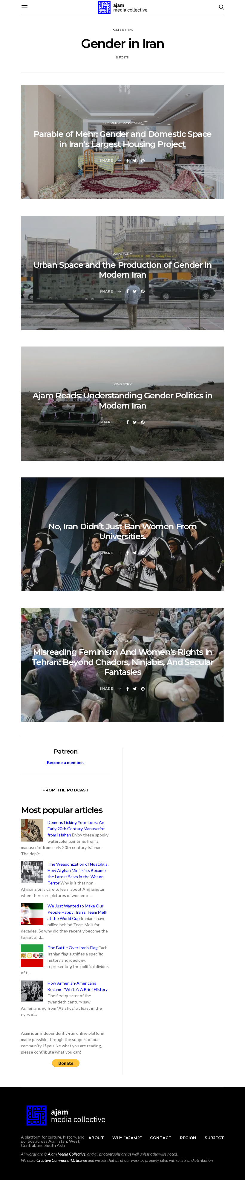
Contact (161, 1137)
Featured (111, 123)
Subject (214, 1137)
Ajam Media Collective (66, 1153)
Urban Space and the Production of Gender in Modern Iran (122, 270)
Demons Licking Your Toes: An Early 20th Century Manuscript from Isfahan (76, 828)
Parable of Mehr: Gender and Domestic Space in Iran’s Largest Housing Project (122, 139)
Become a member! (66, 762)
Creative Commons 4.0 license (61, 1160)
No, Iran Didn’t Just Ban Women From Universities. (122, 531)
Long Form (132, 123)
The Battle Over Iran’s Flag (73, 947)
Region (188, 1137)
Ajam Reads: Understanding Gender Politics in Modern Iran (122, 400)
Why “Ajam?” (127, 1137)
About (96, 1137)
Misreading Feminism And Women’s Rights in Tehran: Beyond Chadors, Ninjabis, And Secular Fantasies (122, 662)
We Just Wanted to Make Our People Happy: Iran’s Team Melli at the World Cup (77, 912)
